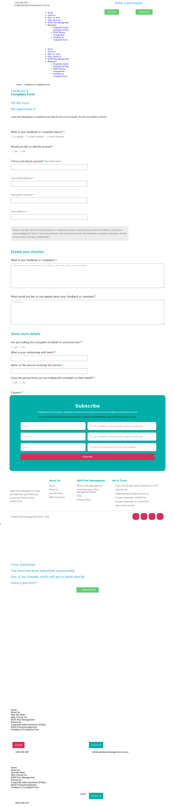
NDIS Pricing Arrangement (59, 33)
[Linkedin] (160, 516)
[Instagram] (152, 516)
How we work (54, 17)
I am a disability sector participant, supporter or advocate (118, 426)
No (24, 151)
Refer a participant (129, 3)
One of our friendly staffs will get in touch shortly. (48, 577)
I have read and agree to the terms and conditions (115, 447)
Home (50, 13)
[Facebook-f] (135, 516)
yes (16, 151)
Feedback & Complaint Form (60, 38)
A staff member (36, 136)
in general (19, 136)
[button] (56, 44)
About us (52, 15)
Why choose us (54, 20)
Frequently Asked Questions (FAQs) (61, 28)
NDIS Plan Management (58, 22)
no (24, 347)
